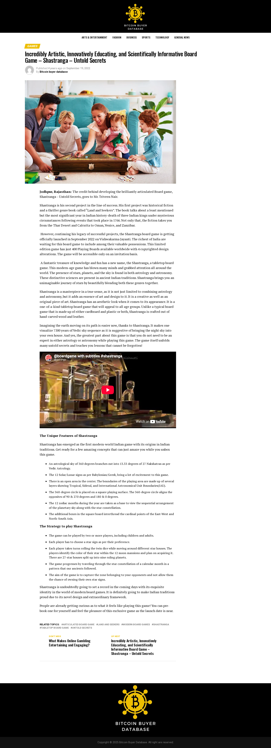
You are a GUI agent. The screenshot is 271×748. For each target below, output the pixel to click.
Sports (146, 37)
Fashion (116, 37)
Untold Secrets (82, 628)
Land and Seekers (108, 624)
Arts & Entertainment (94, 37)
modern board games (136, 624)
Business (131, 37)
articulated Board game (78, 624)
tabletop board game (55, 628)
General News (182, 37)
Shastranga (161, 624)
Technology (162, 37)
